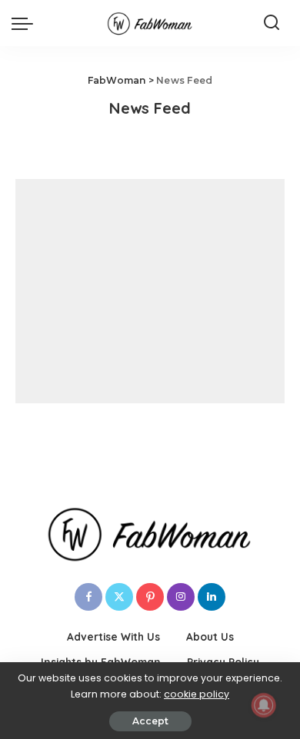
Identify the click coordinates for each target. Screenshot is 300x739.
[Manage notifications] (264, 705)
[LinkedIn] (211, 597)
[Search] (271, 23)
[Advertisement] (150, 291)
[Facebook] (88, 597)
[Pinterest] (150, 597)
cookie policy (196, 694)
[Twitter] (119, 597)
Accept (150, 721)
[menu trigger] (26, 23)
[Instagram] (181, 597)
